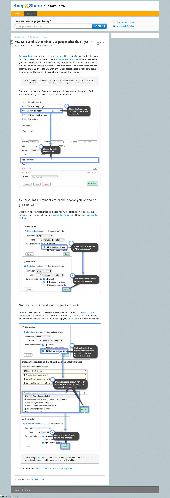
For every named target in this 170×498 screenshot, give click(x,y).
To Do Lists (34, 36)
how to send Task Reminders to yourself (55, 468)
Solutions (31, 13)
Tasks (45, 36)
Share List (72, 318)
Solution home (20, 36)
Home (17, 13)
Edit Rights (42, 457)
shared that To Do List (63, 214)
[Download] (80, 221)
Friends (82, 312)
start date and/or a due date (68, 59)
